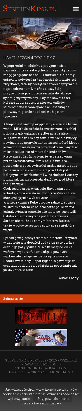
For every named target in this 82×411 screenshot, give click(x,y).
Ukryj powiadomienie (53, 399)
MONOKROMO (61, 372)
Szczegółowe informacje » (41, 403)
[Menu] (76, 9)
